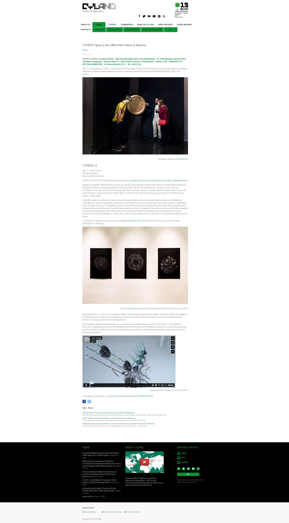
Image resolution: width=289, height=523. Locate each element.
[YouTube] (154, 15)
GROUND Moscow (181, 159)
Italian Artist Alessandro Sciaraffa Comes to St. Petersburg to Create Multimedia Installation (118, 424)
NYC (183, 458)
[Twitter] (144, 15)
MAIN (184, 453)
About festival (107, 59)
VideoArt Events (114, 29)
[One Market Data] (90, 512)
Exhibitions (127, 25)
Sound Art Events (132, 29)
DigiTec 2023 (87, 496)
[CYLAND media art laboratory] (99, 4)
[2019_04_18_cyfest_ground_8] (135, 115)
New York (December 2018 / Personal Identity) (135, 59)
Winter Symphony (132, 308)
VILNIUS (185, 462)
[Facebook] (140, 15)
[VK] (149, 15)
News (99, 25)
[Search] (165, 15)
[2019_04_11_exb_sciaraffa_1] (103, 265)
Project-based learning (152, 29)
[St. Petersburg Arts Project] (112, 512)
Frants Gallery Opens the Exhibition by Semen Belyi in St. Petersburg (108, 418)
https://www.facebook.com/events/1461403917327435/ (131, 396)
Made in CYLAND (145, 25)
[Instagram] (160, 15)
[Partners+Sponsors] (132, 512)
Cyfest (84, 50)
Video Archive (165, 25)
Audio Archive (184, 25)
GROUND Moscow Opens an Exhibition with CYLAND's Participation (108, 413)
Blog (171, 29)
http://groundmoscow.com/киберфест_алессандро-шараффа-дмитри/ (159, 180)
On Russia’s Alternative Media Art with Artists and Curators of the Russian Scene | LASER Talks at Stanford (99, 474)
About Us (85, 25)
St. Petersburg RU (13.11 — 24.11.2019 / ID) (122, 64)
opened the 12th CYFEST (137, 221)
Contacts (86, 29)
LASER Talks (99, 29)
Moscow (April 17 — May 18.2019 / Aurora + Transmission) (129, 62)
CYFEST (112, 25)
